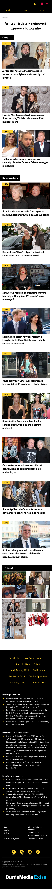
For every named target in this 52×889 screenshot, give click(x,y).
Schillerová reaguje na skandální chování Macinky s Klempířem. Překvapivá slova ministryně (24, 296)
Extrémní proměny (38, 676)
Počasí (37, 664)
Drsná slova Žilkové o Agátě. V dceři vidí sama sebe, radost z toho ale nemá (23, 253)
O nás (6, 827)
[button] (35, 3)
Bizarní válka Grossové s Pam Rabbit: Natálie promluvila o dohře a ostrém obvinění (22, 425)
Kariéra (6, 833)
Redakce (7, 830)
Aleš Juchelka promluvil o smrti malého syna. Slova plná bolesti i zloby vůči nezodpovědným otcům (23, 553)
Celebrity (25, 10)
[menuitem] (8, 10)
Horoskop (42, 10)
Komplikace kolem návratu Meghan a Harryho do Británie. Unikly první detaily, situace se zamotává (23, 340)
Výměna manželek (34, 658)
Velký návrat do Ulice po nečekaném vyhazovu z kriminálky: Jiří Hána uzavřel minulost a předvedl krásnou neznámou (26, 750)
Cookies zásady (33, 832)
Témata (47, 4)
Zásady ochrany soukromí (37, 835)
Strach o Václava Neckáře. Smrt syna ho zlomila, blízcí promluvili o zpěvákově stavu (25, 213)
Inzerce (6, 836)
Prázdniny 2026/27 (19, 682)
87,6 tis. (30, 854)
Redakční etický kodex (12, 839)
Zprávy (9, 10)
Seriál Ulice (15, 658)
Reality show (39, 670)
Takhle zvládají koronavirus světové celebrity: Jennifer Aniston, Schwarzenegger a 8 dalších (25, 162)
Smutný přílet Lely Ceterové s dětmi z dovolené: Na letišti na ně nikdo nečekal (23, 511)
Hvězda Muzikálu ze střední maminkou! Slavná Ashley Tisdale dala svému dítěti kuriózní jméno (23, 118)
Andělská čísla (23, 664)
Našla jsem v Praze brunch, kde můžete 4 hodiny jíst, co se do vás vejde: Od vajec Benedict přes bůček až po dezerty (27, 806)
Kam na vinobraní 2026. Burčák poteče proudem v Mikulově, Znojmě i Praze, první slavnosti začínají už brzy (27, 782)
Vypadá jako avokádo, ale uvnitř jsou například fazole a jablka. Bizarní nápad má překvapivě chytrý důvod (27, 797)
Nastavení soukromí (35, 838)
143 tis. (22, 854)
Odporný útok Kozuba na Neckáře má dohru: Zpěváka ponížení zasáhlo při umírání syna (22, 469)
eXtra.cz (39, 864)
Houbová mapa (39, 682)
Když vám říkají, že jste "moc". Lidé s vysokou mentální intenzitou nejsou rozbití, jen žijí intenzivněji (24, 765)
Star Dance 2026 (17, 676)
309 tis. (14, 854)
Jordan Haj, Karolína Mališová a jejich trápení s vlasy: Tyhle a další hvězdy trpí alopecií (23, 74)
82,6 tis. (38, 854)
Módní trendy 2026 (20, 670)
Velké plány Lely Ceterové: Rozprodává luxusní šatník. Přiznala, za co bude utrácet (25, 382)
